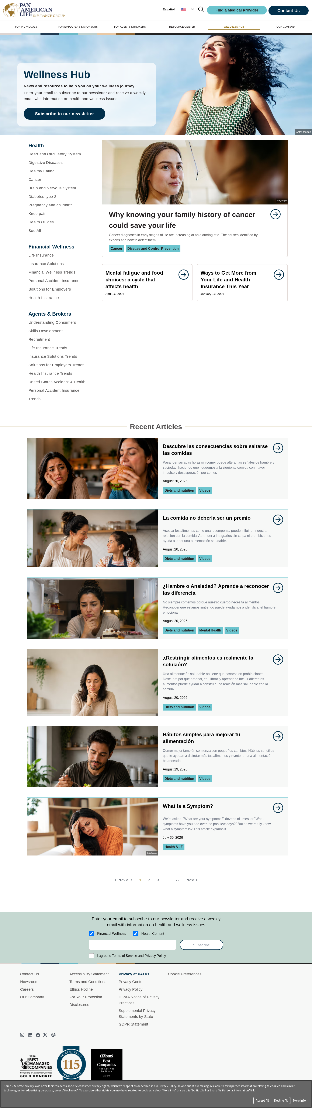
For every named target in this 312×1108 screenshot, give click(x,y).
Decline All (281, 1100)
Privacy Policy (130, 989)
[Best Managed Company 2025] (37, 1067)
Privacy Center (131, 982)
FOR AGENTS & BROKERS (130, 26)
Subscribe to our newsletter (64, 113)
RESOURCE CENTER (182, 26)
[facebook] (38, 1035)
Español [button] (169, 9)
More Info (299, 1100)
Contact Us (288, 10)
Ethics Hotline (81, 989)
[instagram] (22, 1035)
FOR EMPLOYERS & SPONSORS (78, 26)
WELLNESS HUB (234, 26)
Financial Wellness (111, 933)
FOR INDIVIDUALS (26, 26)
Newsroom (29, 982)
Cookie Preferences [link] (184, 974)
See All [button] (34, 230)
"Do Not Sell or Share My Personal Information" (220, 1090)
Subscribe (201, 945)
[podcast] (53, 1035)
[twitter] (45, 1035)
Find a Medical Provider (236, 10)
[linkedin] (30, 1035)
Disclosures (79, 1005)
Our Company (32, 997)
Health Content (152, 933)
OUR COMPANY (286, 26)
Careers (27, 989)
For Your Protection (85, 997)
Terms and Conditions (87, 982)
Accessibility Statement (89, 974)
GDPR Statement (133, 1024)
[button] (188, 9)
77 (178, 880)
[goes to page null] (273, 214)
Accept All (262, 1100)
